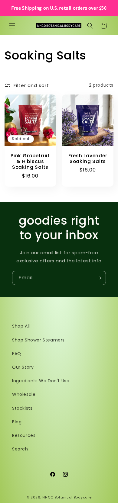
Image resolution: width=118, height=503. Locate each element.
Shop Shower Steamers (38, 340)
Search (20, 449)
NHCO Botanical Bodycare (66, 497)
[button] (12, 25)
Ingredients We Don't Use (40, 381)
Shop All (21, 326)
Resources (23, 435)
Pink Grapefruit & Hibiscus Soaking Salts (30, 161)
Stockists (22, 408)
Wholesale (23, 394)
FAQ (16, 354)
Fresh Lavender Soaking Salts (87, 158)
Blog (16, 422)
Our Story (23, 367)
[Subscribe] (99, 278)
